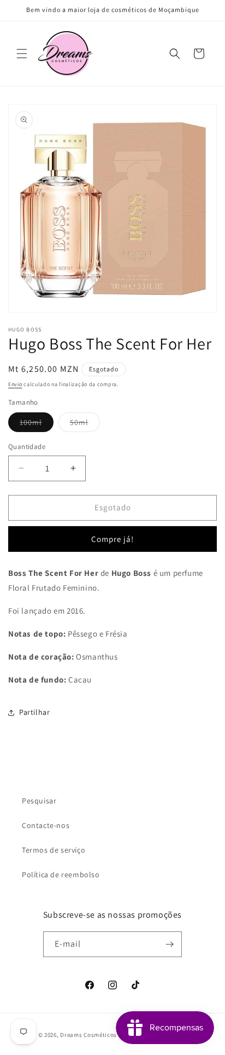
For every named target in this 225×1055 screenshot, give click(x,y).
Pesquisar (39, 801)
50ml (85, 424)
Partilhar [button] (34, 712)
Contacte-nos (45, 825)
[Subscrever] (169, 944)
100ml (37, 424)
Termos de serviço (53, 850)
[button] (22, 54)
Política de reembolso (61, 874)
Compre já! (112, 539)
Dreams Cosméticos (88, 1035)
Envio (15, 384)
